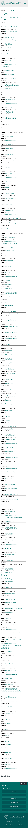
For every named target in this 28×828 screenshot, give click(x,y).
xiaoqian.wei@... (9, 713)
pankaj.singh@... (9, 581)
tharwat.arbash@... (10, 74)
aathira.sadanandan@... (11, 488)
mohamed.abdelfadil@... (11, 31)
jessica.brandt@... (10, 136)
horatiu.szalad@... (10, 625)
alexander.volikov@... (11, 670)
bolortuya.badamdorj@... (12, 85)
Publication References (11, 64)
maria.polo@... (9, 478)
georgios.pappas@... (10, 451)
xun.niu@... (8, 420)
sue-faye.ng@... (9, 410)
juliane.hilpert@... (9, 260)
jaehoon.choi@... (9, 148)
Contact (4, 785)
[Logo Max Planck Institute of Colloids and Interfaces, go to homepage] (11, 3)
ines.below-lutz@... (10, 99)
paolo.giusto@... (9, 210)
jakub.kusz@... (9, 350)
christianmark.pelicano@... (12, 464)
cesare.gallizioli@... (10, 198)
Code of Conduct (14, 806)
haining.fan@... (9, 187)
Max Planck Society (14, 802)
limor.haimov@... (9, 250)
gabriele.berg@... (9, 112)
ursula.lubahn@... (10, 396)
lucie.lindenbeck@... (10, 373)
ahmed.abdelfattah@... (11, 40)
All (5, 20)
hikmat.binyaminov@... (11, 122)
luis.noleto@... (9, 429)
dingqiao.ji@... (9, 284)
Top (24, 784)
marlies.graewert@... (10, 237)
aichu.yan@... (8, 752)
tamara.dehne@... (10, 161)
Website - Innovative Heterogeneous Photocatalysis (11, 647)
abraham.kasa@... (10, 305)
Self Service (14, 798)
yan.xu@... (8, 744)
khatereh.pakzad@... (10, 439)
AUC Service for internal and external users (11, 692)
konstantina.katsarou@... (12, 314)
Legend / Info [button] (5, 776)
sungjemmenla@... (10, 612)
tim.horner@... (9, 272)
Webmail (14, 795)
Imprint (20, 821)
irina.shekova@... (9, 568)
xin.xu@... (7, 735)
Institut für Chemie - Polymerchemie (12, 517)
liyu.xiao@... (8, 723)
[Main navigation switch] (25, 3)
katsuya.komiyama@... (11, 326)
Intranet (14, 791)
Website (8, 400)
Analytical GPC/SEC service (9, 243)
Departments (6, 788)
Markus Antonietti (7, 66)
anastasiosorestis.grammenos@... (14, 223)
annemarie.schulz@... (11, 528)
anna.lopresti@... (9, 383)
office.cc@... (8, 60)
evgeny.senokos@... (10, 554)
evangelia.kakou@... (10, 297)
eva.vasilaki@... (9, 658)
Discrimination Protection (14, 810)
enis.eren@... (8, 173)
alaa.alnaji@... (9, 48)
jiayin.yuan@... (9, 764)
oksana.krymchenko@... (11, 338)
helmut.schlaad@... (10, 511)
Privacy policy (9, 821)
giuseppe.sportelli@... (11, 593)
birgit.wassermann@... (11, 701)
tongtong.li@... (9, 363)
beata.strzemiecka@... (11, 602)
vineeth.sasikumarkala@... (12, 499)
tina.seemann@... (10, 540)
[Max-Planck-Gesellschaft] (7, 817)
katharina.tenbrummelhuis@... (13, 639)
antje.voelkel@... (9, 684)
